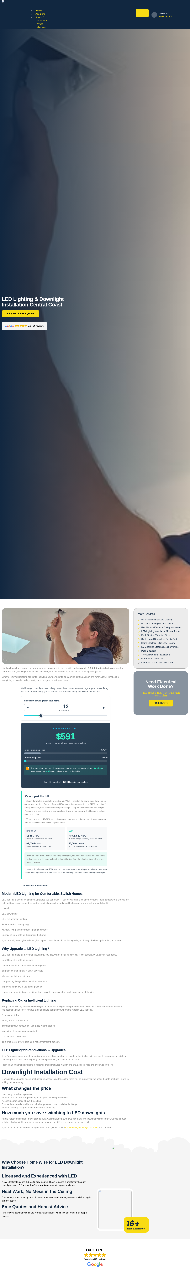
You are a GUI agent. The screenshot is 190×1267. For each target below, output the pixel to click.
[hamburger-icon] (142, 13)
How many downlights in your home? (42, 701)
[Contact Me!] (154, 15)
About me (40, 14)
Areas (38, 17)
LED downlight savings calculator (81, 1127)
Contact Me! (164, 14)
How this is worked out (37, 885)
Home (38, 10)
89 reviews (100, 1259)
